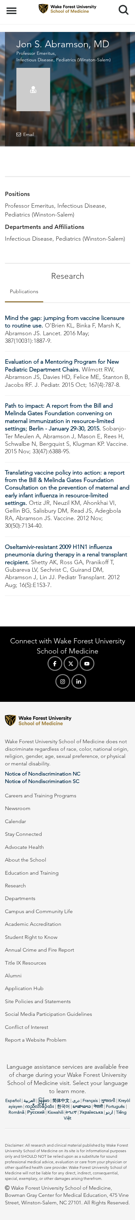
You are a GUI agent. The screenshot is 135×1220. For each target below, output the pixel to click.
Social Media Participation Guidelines (48, 1014)
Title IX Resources (25, 963)
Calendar (15, 821)
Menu (12, 7)
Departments (20, 898)
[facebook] (55, 663)
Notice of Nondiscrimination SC (42, 781)
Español (13, 1100)
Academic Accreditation (33, 924)
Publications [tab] (24, 291)
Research (15, 885)
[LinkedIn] (78, 681)
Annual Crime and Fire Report (39, 950)
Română (16, 1112)
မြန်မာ (43, 1100)
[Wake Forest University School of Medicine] (67, 721)
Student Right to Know (31, 937)
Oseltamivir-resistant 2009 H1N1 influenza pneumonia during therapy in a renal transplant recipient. (66, 554)
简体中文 (60, 1100)
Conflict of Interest (26, 1027)
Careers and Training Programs (40, 795)
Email (28, 134)
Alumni (13, 975)
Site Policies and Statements (38, 1001)
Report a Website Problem (36, 1040)
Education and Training (32, 873)
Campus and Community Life (39, 911)
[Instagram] (62, 681)
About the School (25, 860)
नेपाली (98, 1106)
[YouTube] (87, 663)
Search (121, 4)
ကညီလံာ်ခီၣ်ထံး (39, 1106)
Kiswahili (56, 1112)
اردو (109, 1112)
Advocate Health (24, 847)
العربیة (29, 1100)
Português (115, 1106)
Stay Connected (23, 834)
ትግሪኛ (71, 1112)
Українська (91, 1112)
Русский (36, 1112)
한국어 (63, 1106)
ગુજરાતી (108, 1100)
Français (90, 1100)
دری (76, 1100)
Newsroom (17, 808)
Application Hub (24, 988)
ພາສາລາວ (82, 1106)
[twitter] (71, 663)
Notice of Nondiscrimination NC (42, 774)
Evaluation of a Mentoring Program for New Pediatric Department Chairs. (62, 365)
